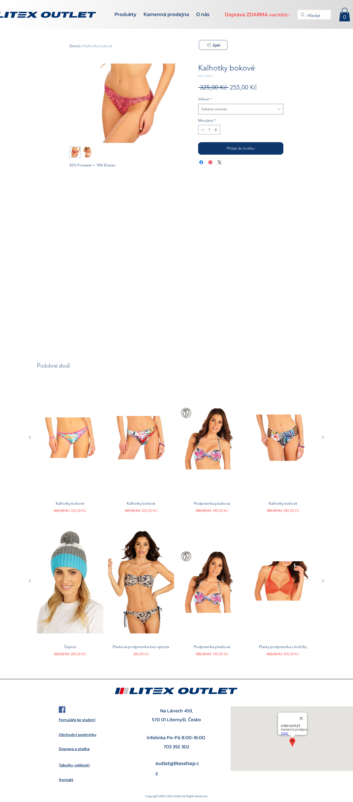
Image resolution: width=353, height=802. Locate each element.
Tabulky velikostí (74, 765)
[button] (344, 14)
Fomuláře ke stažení (77, 720)
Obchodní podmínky (78, 735)
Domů (75, 46)
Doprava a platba (74, 749)
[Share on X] (219, 162)
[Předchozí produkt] (30, 437)
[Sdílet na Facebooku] (201, 162)
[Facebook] (62, 709)
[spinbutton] (209, 129)
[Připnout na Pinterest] (210, 162)
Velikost (205, 99)
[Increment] (216, 129)
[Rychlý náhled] (70, 437)
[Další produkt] (323, 437)
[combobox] (240, 109)
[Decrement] (202, 129)
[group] (176, 446)
